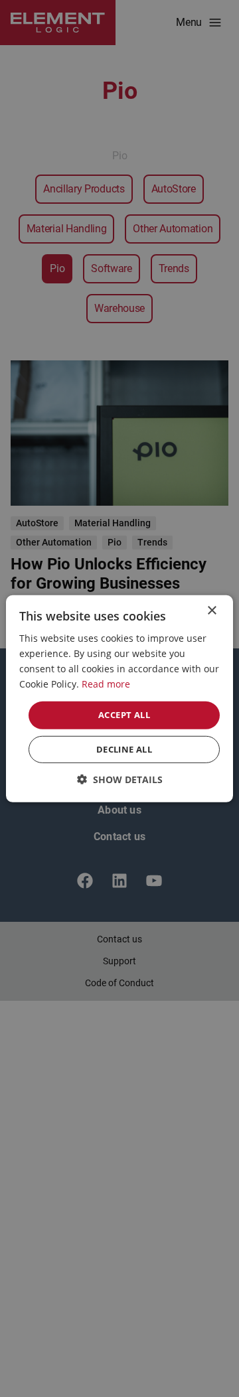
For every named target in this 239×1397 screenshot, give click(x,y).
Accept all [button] (124, 715)
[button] (120, 779)
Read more (106, 684)
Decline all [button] (124, 749)
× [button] (211, 610)
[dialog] (119, 698)
